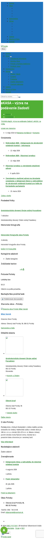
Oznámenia (9, 117)
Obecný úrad (11, 400)
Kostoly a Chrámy (13, 375)
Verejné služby (12, 412)
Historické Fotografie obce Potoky (15, 235)
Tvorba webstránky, (7, 528)
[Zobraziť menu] (11, 56)
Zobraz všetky (6, 195)
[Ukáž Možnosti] (5, 534)
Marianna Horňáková (24, 132)
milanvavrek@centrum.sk (14, 512)
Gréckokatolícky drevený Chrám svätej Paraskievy (21, 210)
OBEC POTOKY (12, 525)
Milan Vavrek (6, 314)
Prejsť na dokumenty (8, 493)
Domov (8, 114)
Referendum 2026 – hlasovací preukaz (20, 155)
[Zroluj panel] (6, 536)
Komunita (36, 132)
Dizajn (17, 528)
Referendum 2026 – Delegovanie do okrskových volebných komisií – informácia (24, 144)
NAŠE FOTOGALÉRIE (8, 249)
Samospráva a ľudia (8, 328)
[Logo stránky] (4, 46)
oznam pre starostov (8, 128)
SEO (23, 528)
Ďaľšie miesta (6, 417)
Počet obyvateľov (12, 479)
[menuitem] (11, 3)
